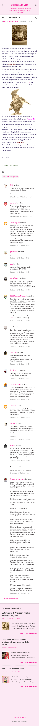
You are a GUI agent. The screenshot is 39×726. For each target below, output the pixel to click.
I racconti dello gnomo (10, 177)
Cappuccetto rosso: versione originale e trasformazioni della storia (15, 642)
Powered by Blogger (19, 717)
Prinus (12, 318)
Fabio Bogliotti (15, 223)
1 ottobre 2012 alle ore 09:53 (20, 258)
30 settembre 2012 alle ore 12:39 (21, 217)
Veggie (12, 445)
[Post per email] (3, 173)
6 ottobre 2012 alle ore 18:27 (20, 461)
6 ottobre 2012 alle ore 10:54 (20, 439)
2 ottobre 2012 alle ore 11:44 (20, 346)
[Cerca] (36, 5)
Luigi (11, 264)
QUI (28, 82)
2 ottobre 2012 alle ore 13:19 (20, 378)
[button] (36, 17)
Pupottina (13, 352)
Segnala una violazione (19, 721)
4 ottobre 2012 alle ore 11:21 (20, 400)
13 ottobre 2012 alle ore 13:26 (20, 594)
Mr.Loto (12, 424)
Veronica (13, 203)
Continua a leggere (28, 633)
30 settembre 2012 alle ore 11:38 (21, 197)
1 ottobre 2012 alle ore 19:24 (20, 321)
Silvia (11, 185)
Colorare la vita (19, 5)
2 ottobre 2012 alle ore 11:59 (20, 364)
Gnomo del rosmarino (17, 479)
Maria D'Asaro (14, 278)
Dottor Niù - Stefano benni (13, 669)
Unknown (13, 406)
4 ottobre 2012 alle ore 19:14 (20, 418)
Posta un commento (11, 599)
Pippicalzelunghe (15, 384)
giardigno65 (14, 252)
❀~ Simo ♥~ (14, 370)
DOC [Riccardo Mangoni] (18, 296)
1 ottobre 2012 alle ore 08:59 (20, 246)
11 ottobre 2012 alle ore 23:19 (20, 473)
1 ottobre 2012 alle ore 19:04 (20, 290)
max (11, 327)
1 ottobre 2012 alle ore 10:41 (20, 272)
